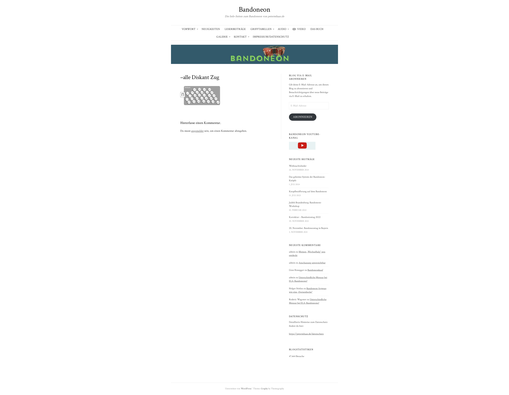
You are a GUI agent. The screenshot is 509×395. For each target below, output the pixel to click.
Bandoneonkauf (315, 270)
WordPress (246, 388)
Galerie (222, 37)
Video (301, 29)
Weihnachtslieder (297, 166)
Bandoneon (254, 9)
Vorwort (189, 29)
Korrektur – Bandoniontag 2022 (305, 217)
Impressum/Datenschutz (271, 37)
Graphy (264, 388)
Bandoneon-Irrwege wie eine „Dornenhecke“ (307, 290)
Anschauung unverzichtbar (312, 262)
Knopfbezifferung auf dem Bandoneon (308, 191)
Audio (282, 29)
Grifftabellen (261, 29)
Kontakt (240, 37)
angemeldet (197, 131)
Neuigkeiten (211, 29)
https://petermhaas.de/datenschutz (306, 334)
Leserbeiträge (235, 29)
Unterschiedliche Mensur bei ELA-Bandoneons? (307, 301)
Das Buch (316, 29)
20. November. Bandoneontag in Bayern (308, 228)
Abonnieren (302, 117)
